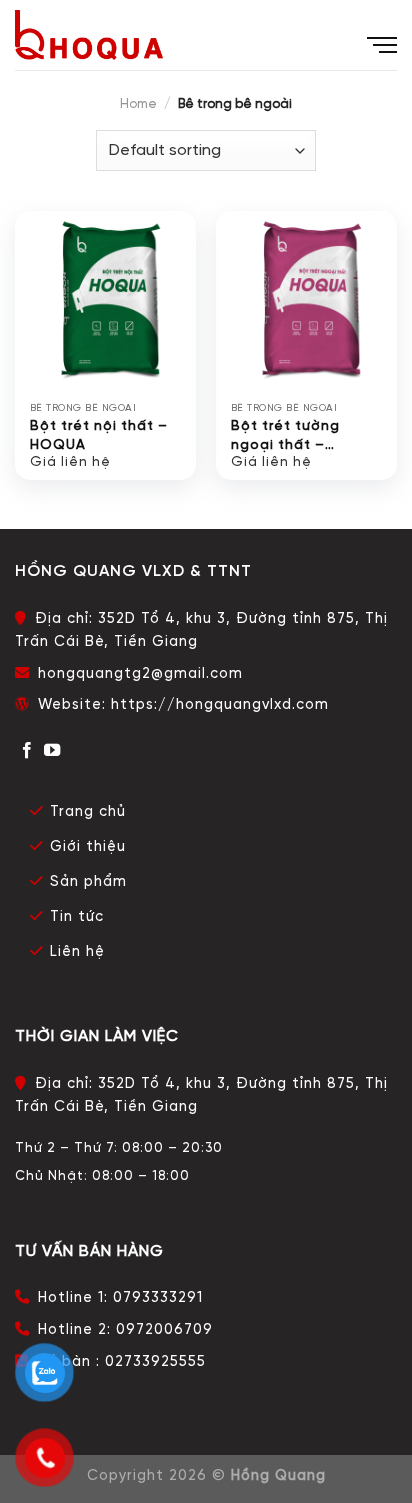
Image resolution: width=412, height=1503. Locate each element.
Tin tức (77, 917)
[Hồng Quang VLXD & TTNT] (89, 35)
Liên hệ (77, 952)
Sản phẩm (88, 882)
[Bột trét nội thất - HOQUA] (105, 301)
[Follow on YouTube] (52, 751)
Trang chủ (88, 812)
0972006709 (164, 1330)
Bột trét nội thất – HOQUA (99, 435)
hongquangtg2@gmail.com (140, 674)
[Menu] (382, 38)
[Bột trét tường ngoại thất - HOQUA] (306, 301)
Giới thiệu (88, 847)
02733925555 (155, 1362)
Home (138, 104)
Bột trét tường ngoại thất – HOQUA (285, 437)
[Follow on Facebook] (27, 751)
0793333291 (158, 1298)
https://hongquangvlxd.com (220, 705)
